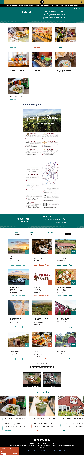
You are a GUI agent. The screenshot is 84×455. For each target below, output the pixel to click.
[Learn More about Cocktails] (42, 59)
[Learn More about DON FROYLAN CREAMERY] (65, 277)
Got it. (2, 451)
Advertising (51, 443)
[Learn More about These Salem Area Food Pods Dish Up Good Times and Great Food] (13, 406)
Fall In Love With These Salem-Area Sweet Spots (44, 419)
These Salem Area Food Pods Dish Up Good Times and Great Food (15, 419)
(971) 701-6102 (37, 356)
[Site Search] (82, 2)
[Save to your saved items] (27, 252)
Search (68, 234)
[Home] (42, 2)
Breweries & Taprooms (40, 45)
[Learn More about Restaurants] (18, 34)
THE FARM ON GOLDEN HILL (17, 350)
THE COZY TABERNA (39, 257)
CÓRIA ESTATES (14, 257)
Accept (15, 453)
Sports (38, 443)
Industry (20, 445)
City (31, 234)
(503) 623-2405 (60, 323)
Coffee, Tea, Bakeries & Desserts (64, 70)
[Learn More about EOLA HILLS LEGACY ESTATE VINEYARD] (42, 307)
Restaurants (14, 45)
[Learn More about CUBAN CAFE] (42, 277)
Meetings (32, 443)
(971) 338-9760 (60, 355)
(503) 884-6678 (13, 292)
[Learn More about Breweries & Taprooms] (42, 34)
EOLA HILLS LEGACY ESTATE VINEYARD (41, 318)
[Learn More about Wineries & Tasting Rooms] (65, 34)
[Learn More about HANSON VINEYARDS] (65, 339)
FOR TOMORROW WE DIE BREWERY (40, 350)
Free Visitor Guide (69, 445)
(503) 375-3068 (60, 262)
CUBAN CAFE (37, 287)
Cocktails (37, 70)
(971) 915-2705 (60, 292)
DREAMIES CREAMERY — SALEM (16, 318)
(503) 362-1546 (37, 324)
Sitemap (42, 448)
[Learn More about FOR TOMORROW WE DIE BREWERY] (42, 339)
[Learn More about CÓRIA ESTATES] (18, 246)
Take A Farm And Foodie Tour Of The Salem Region (73, 419)
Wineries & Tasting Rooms (65, 45)
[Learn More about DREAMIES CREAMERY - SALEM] (18, 307)
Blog (25, 445)
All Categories (16, 234)
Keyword (50, 232)
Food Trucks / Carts (16, 97)
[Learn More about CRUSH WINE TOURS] (18, 277)
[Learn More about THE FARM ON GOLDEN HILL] (18, 339)
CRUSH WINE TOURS (15, 287)
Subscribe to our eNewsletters (46, 445)
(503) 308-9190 (13, 355)
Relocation (32, 445)
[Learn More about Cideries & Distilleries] (18, 59)
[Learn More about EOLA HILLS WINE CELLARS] (65, 307)
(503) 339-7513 (37, 292)
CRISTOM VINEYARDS (62, 257)
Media (44, 443)
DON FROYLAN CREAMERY (64, 287)
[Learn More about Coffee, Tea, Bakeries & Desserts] (65, 59)
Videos (60, 445)
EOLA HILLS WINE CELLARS (64, 318)
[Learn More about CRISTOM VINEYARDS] (65, 246)
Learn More (13, 47)
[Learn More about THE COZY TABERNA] (42, 246)
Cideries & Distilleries (17, 70)
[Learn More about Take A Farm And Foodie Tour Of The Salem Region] (71, 406)
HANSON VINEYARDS (62, 350)
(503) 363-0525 (13, 262)
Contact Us (12, 445)
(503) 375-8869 (37, 262)
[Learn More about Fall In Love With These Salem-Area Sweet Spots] (42, 406)
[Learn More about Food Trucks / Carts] (18, 86)
